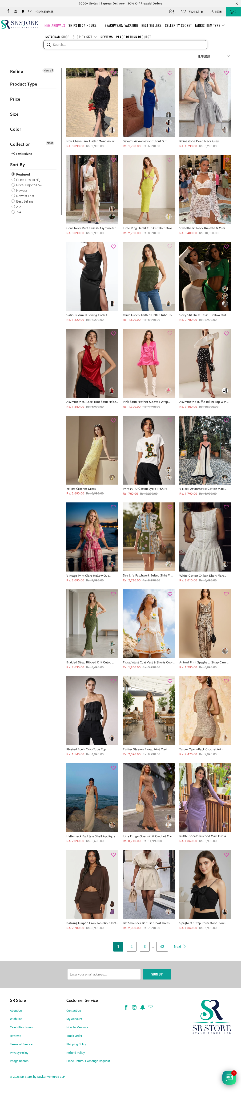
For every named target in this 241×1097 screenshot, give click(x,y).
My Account (74, 1019)
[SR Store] (19, 24)
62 (162, 946)
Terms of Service (21, 1044)
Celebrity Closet (178, 25)
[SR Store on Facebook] (8, 11)
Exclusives (24, 154)
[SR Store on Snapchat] (23, 11)
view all (48, 70)
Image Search (19, 1061)
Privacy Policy (19, 1052)
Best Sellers (151, 25)
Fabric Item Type (208, 25)
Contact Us (73, 1010)
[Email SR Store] (30, 11)
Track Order (74, 1036)
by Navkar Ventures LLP (49, 1076)
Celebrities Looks (21, 1027)
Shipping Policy (76, 1044)
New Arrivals (54, 25)
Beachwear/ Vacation (121, 25)
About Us (16, 1010)
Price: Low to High (29, 180)
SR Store (26, 1076)
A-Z (18, 207)
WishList (16, 1019)
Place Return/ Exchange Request (88, 1061)
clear (50, 143)
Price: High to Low (29, 185)
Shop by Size (83, 36)
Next (178, 946)
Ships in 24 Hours (83, 25)
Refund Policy (75, 1052)
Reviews (106, 36)
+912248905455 (44, 12)
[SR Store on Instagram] (15, 11)
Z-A (18, 212)
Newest (21, 190)
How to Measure (77, 1027)
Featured (23, 174)
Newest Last (25, 196)
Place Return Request (133, 36)
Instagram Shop (56, 36)
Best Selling (24, 201)
